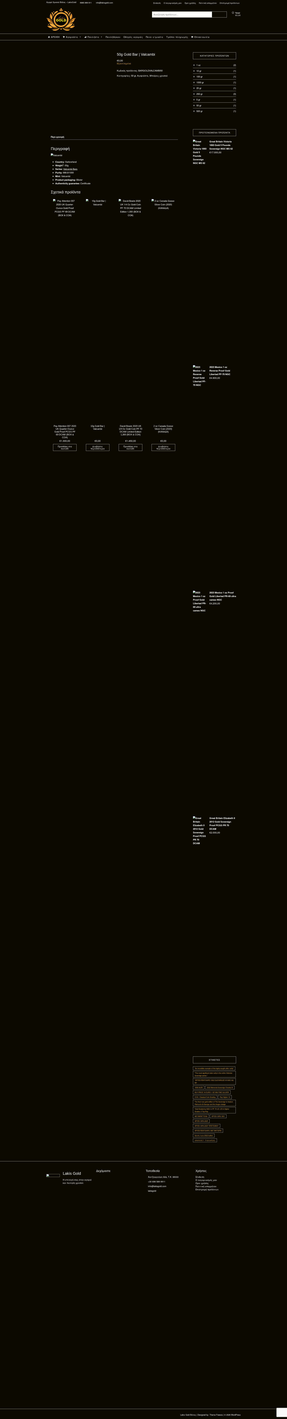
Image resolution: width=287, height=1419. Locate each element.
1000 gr (200, 82)
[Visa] (104, 1178)
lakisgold (151, 1190)
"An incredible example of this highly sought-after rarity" (214, 1068)
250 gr (199, 93)
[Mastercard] (98, 1178)
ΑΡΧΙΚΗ (55, 36)
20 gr (198, 88)
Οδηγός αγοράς (133, 36)
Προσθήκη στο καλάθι (65, 447)
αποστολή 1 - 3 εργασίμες (205, 1140)
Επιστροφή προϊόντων (229, 3)
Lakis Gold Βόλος (188, 1414)
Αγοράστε (72, 36)
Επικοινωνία (202, 36)
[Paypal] (110, 1178)
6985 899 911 (86, 2)
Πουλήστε (93, 36)
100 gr (199, 76)
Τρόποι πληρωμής (177, 36)
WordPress (236, 1414)
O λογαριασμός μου (173, 3)
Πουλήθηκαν (113, 36)
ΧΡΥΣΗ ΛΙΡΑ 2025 (201, 1121)
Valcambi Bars (70, 168)
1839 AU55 (199, 1087)
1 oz (198, 65)
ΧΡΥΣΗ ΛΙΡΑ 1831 (218, 1116)
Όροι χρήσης (190, 3)
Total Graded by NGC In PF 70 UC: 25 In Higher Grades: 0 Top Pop (212, 1110)
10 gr (198, 70)
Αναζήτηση (219, 14)
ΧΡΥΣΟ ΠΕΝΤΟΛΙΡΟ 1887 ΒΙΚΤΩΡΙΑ (208, 1130)
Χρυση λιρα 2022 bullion (204, 1135)
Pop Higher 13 (225, 1097)
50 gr (133, 75)
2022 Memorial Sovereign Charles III (220, 1087)
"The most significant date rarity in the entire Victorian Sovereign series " (213, 1074)
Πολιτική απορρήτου (208, 3)
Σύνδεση (157, 3)
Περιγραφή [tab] (57, 136)
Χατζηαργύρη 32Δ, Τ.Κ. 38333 (162, 1176)
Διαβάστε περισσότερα (98, 447)
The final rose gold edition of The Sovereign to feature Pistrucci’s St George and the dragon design (214, 1103)
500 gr (199, 111)
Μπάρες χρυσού (159, 75)
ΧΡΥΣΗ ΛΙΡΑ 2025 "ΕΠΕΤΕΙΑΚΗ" (207, 1126)
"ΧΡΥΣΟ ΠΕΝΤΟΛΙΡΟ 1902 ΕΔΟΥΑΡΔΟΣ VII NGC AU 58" (214, 1081)
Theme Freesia (216, 1414)
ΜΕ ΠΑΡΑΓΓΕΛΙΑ (201, 1116)
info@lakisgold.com (104, 2)
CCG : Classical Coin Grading (205, 1097)
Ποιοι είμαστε (154, 36)
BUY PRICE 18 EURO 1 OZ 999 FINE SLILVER (212, 1092)
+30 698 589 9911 (156, 1181)
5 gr (198, 99)
